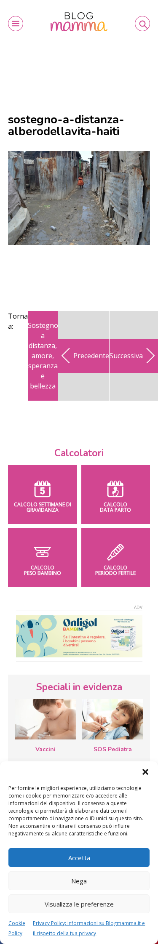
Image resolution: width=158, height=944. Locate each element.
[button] (145, 772)
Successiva (126, 355)
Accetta (79, 858)
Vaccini (45, 749)
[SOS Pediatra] (112, 719)
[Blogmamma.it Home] (79, 21)
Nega (79, 881)
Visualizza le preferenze (79, 904)
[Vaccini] (45, 719)
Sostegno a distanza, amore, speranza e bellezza (43, 356)
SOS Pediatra (113, 749)
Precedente (91, 355)
